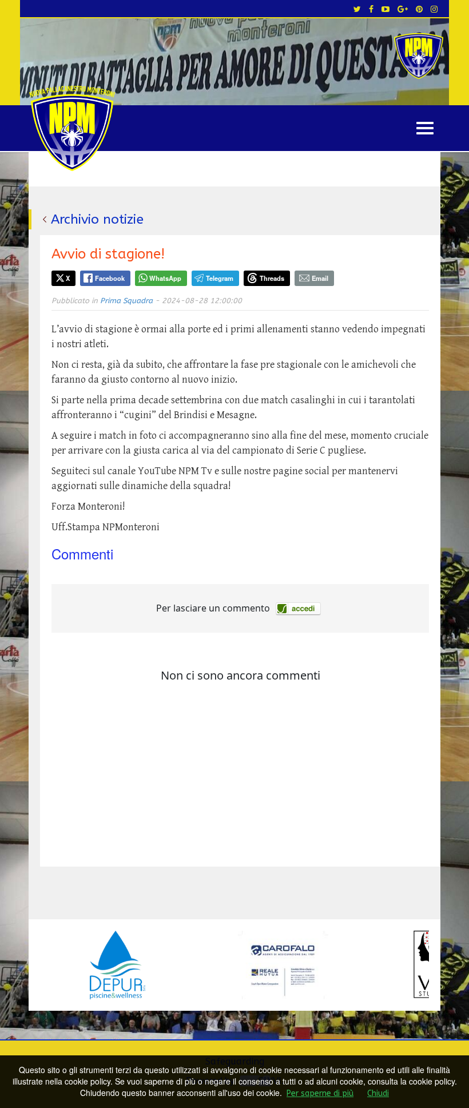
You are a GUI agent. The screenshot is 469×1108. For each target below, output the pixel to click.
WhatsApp (165, 278)
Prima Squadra (126, 300)
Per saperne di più (320, 1093)
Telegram (219, 278)
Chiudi (378, 1093)
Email (320, 278)
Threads (272, 278)
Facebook (110, 278)
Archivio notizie (97, 219)
